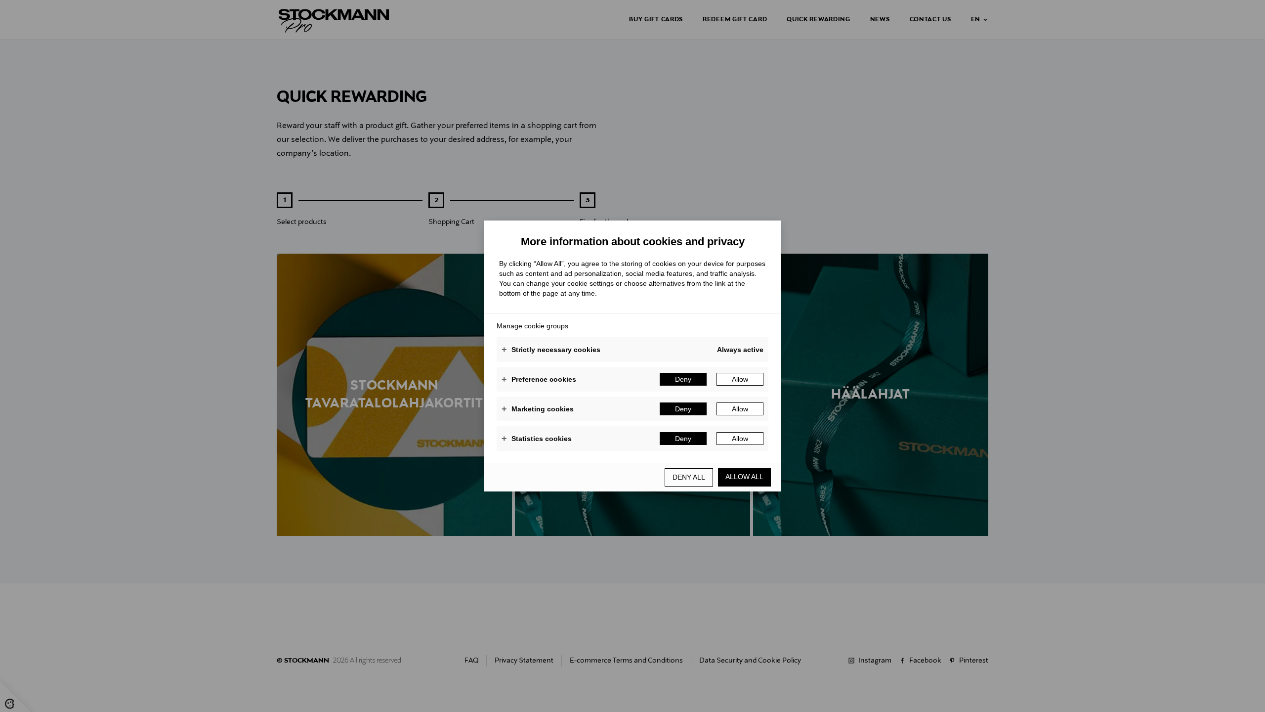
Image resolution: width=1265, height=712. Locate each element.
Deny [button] (683, 379)
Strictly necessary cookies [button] (551, 350)
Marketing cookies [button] (538, 409)
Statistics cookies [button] (537, 439)
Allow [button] (740, 379)
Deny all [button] (689, 477)
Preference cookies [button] (539, 379)
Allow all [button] (744, 477)
